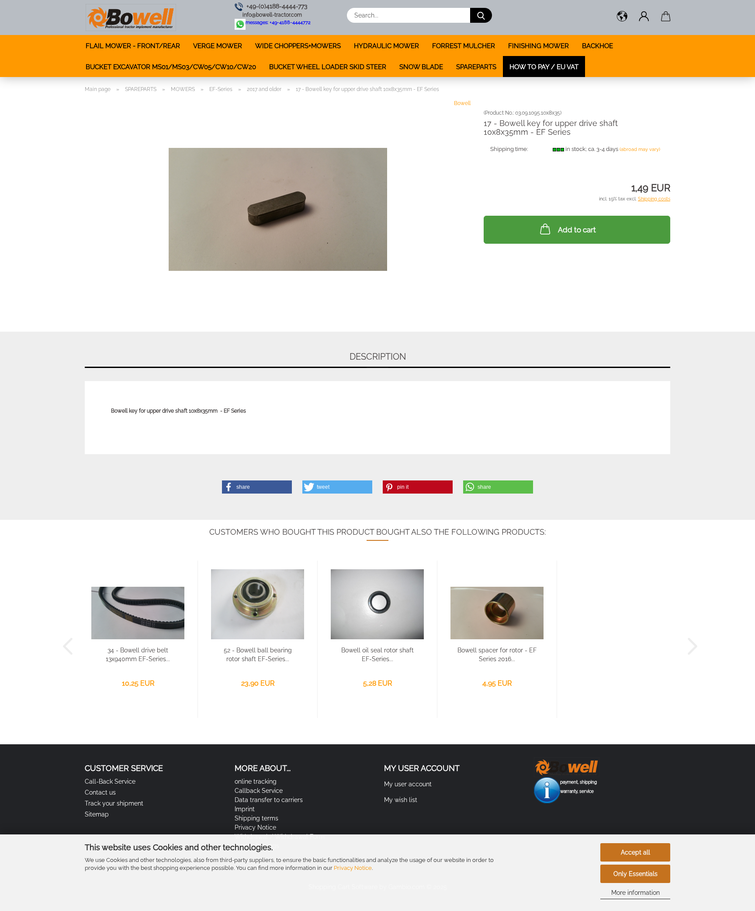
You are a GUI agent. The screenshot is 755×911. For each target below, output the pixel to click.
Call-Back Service (110, 781)
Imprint (245, 809)
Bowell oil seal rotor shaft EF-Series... (377, 654)
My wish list (400, 799)
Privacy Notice (353, 868)
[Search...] (481, 15)
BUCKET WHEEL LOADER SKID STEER (327, 67)
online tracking (256, 781)
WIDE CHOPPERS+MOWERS (298, 46)
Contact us (100, 792)
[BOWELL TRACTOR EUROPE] (131, 17)
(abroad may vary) (640, 149)
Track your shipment (114, 803)
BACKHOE (597, 46)
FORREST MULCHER (463, 46)
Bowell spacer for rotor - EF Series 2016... (497, 654)
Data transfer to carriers (269, 799)
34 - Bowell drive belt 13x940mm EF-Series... (138, 654)
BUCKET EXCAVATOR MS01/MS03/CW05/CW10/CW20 (171, 67)
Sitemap (97, 814)
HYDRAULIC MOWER (386, 46)
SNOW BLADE (421, 67)
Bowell (462, 103)
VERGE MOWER (217, 46)
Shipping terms (256, 818)
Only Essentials (635, 873)
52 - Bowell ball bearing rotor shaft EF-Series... (258, 654)
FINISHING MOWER (538, 46)
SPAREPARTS (476, 67)
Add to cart (577, 229)
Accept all (635, 852)
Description (378, 356)
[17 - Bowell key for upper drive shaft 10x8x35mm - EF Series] (278, 209)
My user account (408, 784)
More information (635, 892)
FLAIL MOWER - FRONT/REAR (133, 46)
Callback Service (259, 790)
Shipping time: (509, 149)
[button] (622, 17)
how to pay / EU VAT (543, 67)
